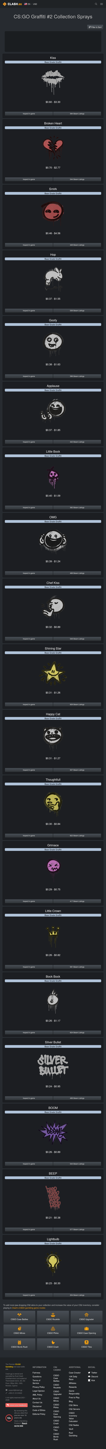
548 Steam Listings (77, 639)
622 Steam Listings (77, 835)
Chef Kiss (53, 582)
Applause (53, 386)
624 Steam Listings (77, 1032)
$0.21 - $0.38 (53, 1217)
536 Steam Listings (77, 310)
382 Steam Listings (77, 507)
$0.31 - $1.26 (53, 692)
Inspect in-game (29, 113)
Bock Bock (53, 976)
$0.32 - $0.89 (53, 627)
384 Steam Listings (77, 113)
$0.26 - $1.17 (53, 1020)
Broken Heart (53, 123)
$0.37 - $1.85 (53, 430)
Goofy (53, 320)
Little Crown (53, 911)
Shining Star (53, 648)
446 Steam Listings (77, 245)
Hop (53, 254)
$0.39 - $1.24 (53, 561)
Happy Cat (53, 714)
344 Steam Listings (77, 179)
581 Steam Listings (77, 967)
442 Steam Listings (77, 442)
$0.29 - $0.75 (53, 889)
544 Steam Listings (77, 1164)
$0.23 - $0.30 (53, 1283)
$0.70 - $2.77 (53, 167)
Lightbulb (53, 1239)
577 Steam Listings (77, 1229)
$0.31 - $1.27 (53, 758)
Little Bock (53, 451)
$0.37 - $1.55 (53, 298)
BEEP (53, 1173)
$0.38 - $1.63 (53, 364)
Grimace (53, 845)
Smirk (53, 189)
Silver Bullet (53, 1042)
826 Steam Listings (77, 704)
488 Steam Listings (77, 573)
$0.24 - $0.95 (53, 1086)
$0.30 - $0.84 (53, 824)
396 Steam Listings (77, 376)
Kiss (53, 57)
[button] (27, 4)
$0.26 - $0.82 (53, 955)
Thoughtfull (53, 779)
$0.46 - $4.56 (53, 233)
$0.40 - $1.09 (53, 495)
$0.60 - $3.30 (53, 102)
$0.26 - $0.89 (53, 1152)
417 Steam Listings (77, 901)
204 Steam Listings (77, 1295)
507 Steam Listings (77, 770)
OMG (53, 517)
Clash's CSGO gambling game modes (28, 1307)
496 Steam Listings (77, 1098)
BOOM (53, 1107)
